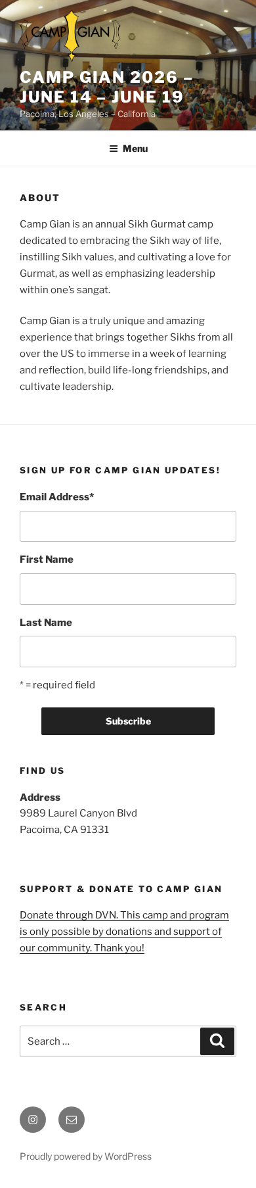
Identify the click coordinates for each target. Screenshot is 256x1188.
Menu (135, 148)
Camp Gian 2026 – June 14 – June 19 (107, 87)
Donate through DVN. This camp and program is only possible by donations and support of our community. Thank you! (124, 931)
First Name (47, 559)
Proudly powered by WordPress (86, 1156)
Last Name (46, 623)
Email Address (57, 497)
